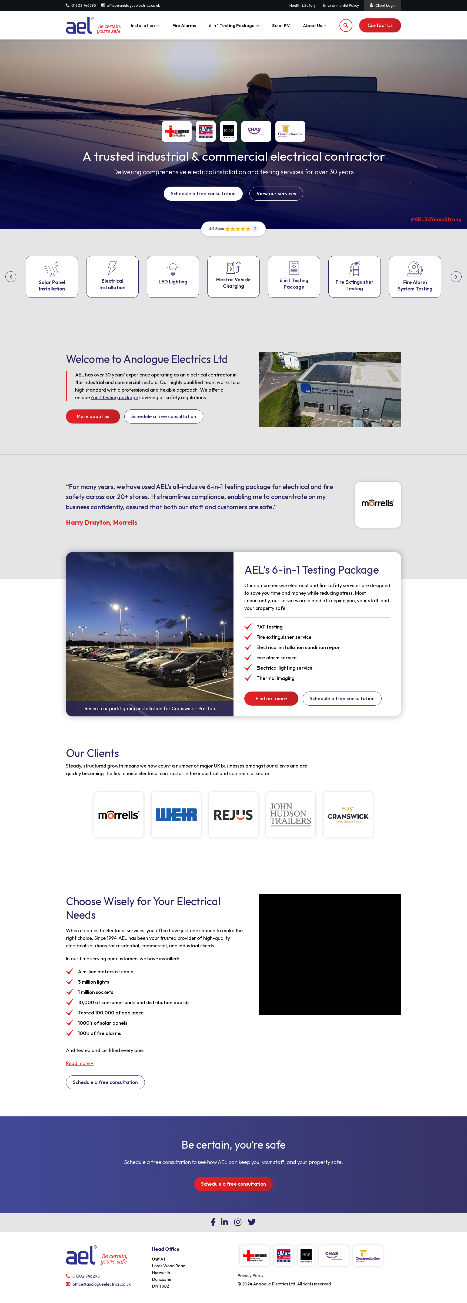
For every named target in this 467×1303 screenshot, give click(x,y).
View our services (276, 193)
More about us (93, 416)
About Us (312, 25)
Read (80, 1063)
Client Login (385, 5)
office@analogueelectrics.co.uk (133, 5)
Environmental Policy (341, 5)
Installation (143, 25)
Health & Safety (302, 5)
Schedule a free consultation (203, 193)
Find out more (271, 698)
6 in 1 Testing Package (232, 25)
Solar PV (281, 25)
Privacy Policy (250, 1275)
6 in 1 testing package (114, 397)
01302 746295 (83, 5)
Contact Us (380, 25)
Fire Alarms (184, 25)
